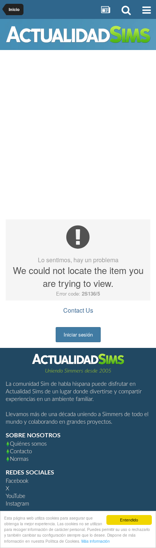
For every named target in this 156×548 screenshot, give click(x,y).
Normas (19, 459)
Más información (95, 541)
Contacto (21, 451)
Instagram (17, 504)
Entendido (129, 520)
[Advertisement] (78, 137)
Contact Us (78, 310)
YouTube (15, 496)
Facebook (17, 481)
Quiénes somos (28, 444)
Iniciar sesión (78, 334)
